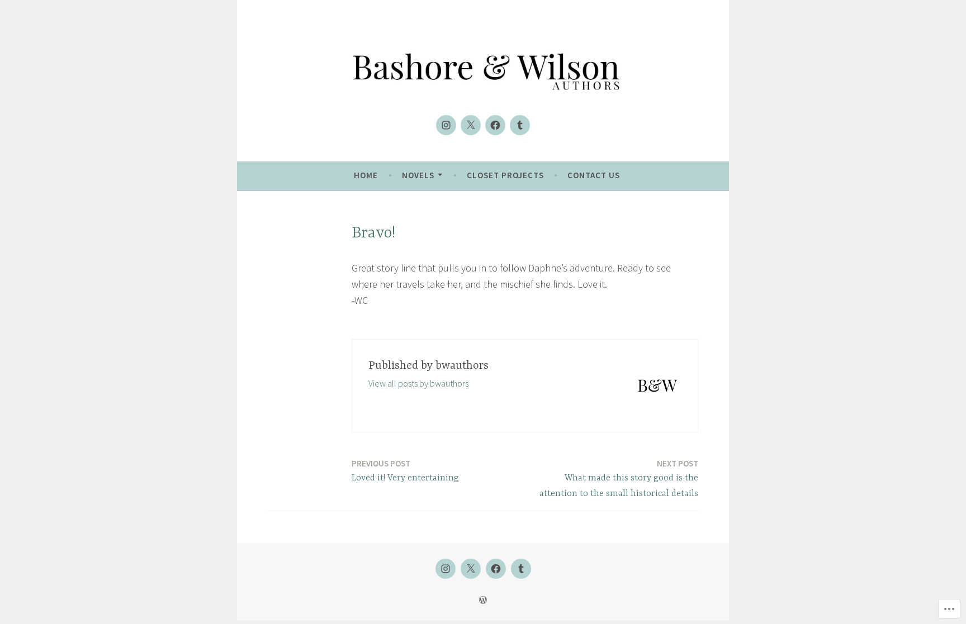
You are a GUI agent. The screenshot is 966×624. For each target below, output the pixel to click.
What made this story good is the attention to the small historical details (618, 478)
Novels (418, 175)
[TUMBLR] (521, 568)
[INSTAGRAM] (445, 568)
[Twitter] (470, 125)
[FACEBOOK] (495, 568)
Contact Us (593, 175)
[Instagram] (446, 125)
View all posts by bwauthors (418, 383)
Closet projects (505, 175)
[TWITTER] (470, 568)
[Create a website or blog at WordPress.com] (483, 600)
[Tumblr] (519, 125)
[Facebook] (495, 125)
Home (366, 175)
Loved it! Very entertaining (405, 470)
